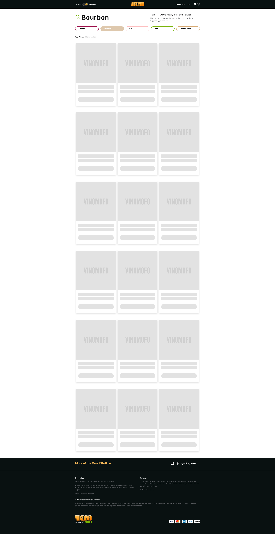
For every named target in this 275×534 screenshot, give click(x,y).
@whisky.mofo (188, 463)
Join (183, 4)
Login (178, 4)
